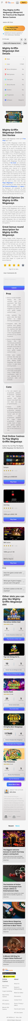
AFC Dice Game (18, 1012)
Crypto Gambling (7, 991)
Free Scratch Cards (19, 1009)
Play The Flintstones (14, 779)
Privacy (21, 1003)
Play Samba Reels (14, 709)
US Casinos (5, 1000)
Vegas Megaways (7, 183)
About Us (16, 983)
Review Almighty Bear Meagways (14, 739)
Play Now (13, 482)
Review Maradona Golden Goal (14, 635)
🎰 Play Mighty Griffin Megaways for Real (11, 28)
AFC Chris (10, 22)
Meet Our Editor (18, 992)
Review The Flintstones (14, 774)
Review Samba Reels (14, 705)
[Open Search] (17, 2)
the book (13, 163)
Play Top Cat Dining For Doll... (14, 674)
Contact (18, 816)
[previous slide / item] (6, 116)
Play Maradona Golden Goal (14, 639)
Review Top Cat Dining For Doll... (14, 670)
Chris (10, 816)
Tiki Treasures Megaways (9, 186)
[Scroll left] (21, 39)
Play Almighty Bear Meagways (14, 744)
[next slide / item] (21, 116)
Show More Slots (14, 784)
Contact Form (18, 1000)
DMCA (16, 1005)
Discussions (17, 996)
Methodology (17, 35)
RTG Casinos (5, 1004)
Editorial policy (11, 35)
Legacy (22, 186)
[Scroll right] (25, 39)
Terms (16, 1003)
